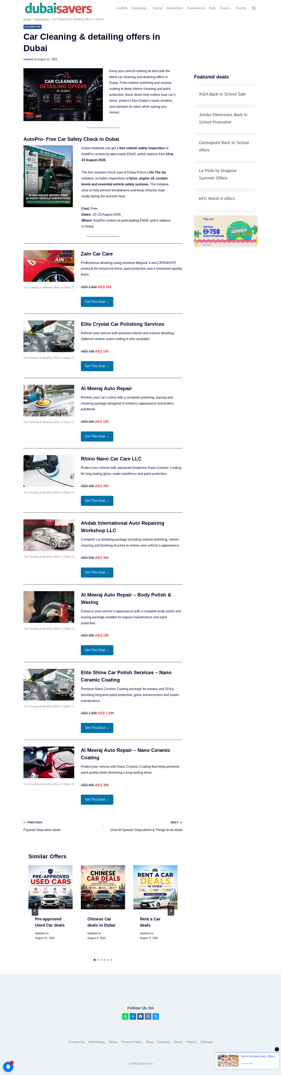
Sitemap (207, 1042)
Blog (149, 1042)
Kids (212, 8)
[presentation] (50, 887)
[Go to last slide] (35, 911)
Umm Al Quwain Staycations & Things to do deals (146, 826)
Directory (163, 1042)
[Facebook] (140, 1016)
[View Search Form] (254, 8)
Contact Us (76, 1042)
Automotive (174, 8)
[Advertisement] (226, 42)
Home (27, 19)
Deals (178, 1042)
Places (192, 1042)
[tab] (95, 960)
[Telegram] (133, 1016)
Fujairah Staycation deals (42, 826)
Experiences (196, 8)
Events (241, 8)
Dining (158, 8)
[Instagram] (148, 1016)
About (113, 1042)
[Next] (171, 911)
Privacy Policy (131, 1042)
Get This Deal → (97, 301)
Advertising (96, 1042)
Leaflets (122, 8)
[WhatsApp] (125, 1016)
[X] (155, 1016)
